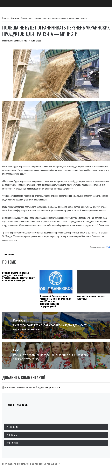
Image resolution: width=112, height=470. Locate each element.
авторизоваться (52, 387)
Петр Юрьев (36, 41)
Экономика (9, 255)
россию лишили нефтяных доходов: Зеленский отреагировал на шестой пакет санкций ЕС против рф (18, 276)
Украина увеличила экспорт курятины (91, 297)
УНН (108, 247)
